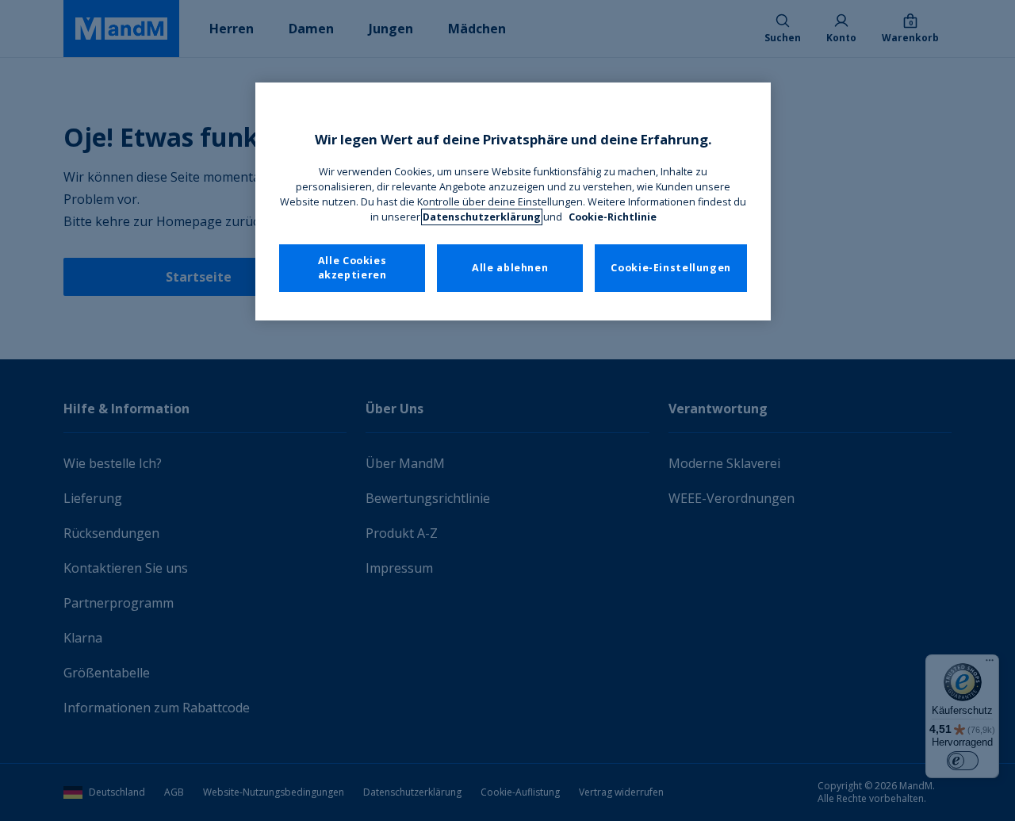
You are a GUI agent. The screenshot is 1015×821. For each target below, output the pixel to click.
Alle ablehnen (510, 267)
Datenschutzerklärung (482, 217)
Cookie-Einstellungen (671, 267)
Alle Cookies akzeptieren (352, 268)
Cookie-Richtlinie (613, 217)
